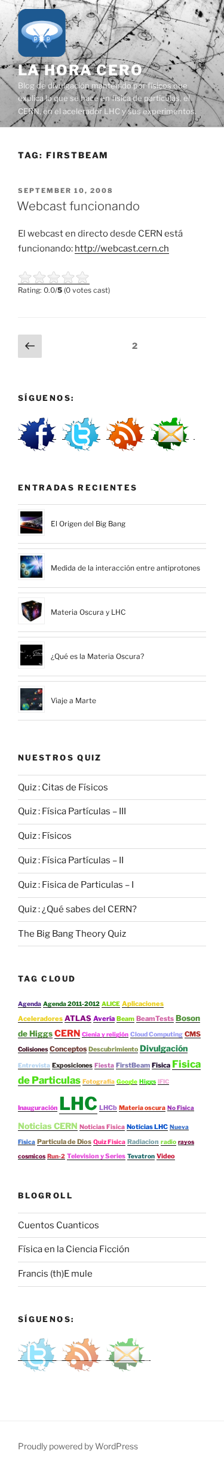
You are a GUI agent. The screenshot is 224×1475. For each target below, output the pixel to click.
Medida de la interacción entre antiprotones (125, 567)
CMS (193, 1034)
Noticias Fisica (102, 1127)
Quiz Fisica (109, 1142)
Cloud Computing (156, 1034)
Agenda (29, 1004)
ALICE (111, 1004)
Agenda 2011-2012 (71, 1004)
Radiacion (143, 1141)
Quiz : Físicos (45, 835)
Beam (125, 1019)
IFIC (163, 1081)
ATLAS (78, 1018)
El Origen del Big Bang (88, 523)
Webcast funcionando (78, 206)
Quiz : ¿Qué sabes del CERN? (77, 909)
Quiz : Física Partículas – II (71, 860)
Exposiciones (72, 1065)
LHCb (108, 1107)
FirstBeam (133, 1065)
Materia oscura (142, 1108)
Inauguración (37, 1108)
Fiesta (104, 1065)
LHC (78, 1103)
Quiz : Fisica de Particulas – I (76, 884)
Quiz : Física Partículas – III (72, 811)
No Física (180, 1107)
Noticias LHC (147, 1127)
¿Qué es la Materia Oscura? (97, 656)
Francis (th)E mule (55, 1273)
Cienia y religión (105, 1034)
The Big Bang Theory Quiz (72, 933)
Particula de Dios (64, 1141)
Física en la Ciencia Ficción (74, 1249)
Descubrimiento (113, 1049)
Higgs (147, 1081)
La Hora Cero (80, 70)
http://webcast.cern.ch (122, 248)
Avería (104, 1018)
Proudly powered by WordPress (78, 1446)
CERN (67, 1033)
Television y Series (96, 1156)
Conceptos (68, 1048)
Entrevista (34, 1065)
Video (166, 1156)
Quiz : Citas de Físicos (63, 787)
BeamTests (155, 1018)
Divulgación (164, 1048)
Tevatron (141, 1156)
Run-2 (56, 1156)
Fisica (161, 1065)
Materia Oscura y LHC (88, 612)
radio (168, 1142)
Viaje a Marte (73, 700)
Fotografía (98, 1081)
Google (126, 1081)
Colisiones (33, 1049)
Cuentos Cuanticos (58, 1225)
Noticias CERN (48, 1126)
